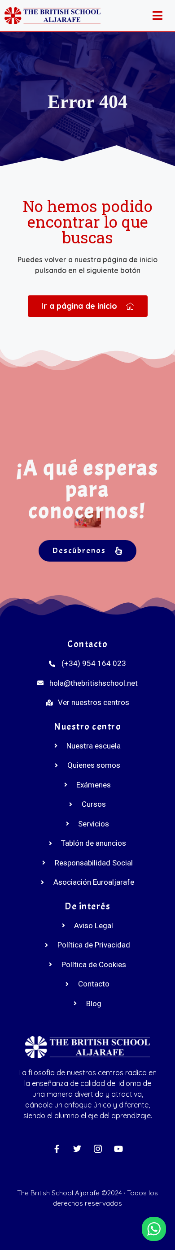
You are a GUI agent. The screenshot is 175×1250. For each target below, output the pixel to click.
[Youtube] (118, 1149)
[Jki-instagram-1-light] (98, 1149)
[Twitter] (77, 1149)
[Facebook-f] (56, 1149)
